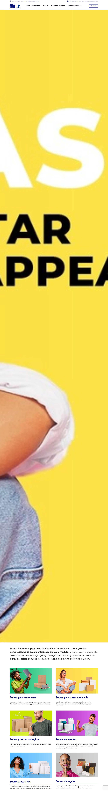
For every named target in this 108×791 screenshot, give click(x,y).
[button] (93, 6)
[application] (40, 6)
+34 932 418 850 (76, 1)
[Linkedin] (68, 1)
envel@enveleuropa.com (91, 1)
